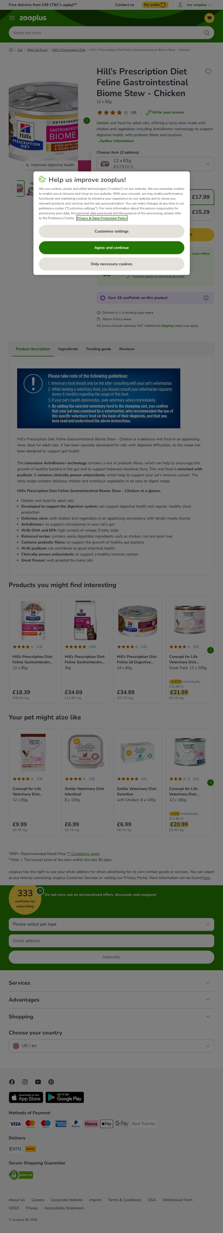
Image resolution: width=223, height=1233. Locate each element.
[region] (111, 223)
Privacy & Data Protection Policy (102, 218)
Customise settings (112, 231)
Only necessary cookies (111, 264)
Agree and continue (111, 247)
